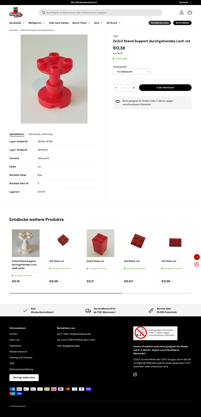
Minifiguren (34, 22)
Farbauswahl (120, 66)
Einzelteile (15, 22)
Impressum (15, 345)
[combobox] (100, 12)
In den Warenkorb (165, 87)
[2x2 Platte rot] (138, 243)
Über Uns (14, 339)
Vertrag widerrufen (24, 377)
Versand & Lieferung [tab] (41, 134)
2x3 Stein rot (168, 261)
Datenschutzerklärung (21, 369)
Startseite (13, 30)
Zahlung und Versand (20, 357)
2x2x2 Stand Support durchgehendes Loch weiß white (24, 265)
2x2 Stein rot (56, 261)
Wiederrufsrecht (18, 351)
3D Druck (112, 22)
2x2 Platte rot (132, 261)
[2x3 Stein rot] (175, 243)
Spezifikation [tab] (16, 134)
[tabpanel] (54, 167)
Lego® (116, 36)
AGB (11, 363)
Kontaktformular (71, 345)
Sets (96, 22)
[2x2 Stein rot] (63, 243)
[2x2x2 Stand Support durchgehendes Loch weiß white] (26, 243)
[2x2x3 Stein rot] (100, 243)
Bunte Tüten (80, 22)
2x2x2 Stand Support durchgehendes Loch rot (38, 30)
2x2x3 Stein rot (95, 261)
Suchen (13, 333)
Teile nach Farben (59, 22)
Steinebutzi (21, 406)
